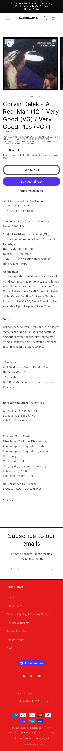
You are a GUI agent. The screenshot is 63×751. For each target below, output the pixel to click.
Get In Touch (14, 605)
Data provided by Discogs (20, 483)
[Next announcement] (56, 6)
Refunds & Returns (18, 622)
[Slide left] (23, 96)
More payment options (31, 191)
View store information (20, 210)
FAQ (9, 648)
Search (11, 597)
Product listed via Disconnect (22, 488)
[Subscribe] (52, 569)
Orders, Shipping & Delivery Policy (28, 614)
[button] (8, 18)
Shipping (22, 155)
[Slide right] (39, 96)
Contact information (33, 744)
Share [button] (9, 500)
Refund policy (27, 732)
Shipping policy (43, 738)
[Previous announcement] (6, 6)
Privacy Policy (15, 639)
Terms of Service (17, 631)
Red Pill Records (29, 728)
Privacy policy (46, 732)
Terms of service (23, 738)
